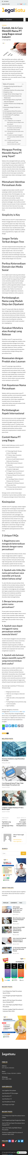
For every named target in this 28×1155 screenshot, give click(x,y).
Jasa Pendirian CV (7, 1099)
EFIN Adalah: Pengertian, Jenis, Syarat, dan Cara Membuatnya (18, 909)
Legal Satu (10, 1154)
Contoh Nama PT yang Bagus (12, 115)
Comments (14, 902)
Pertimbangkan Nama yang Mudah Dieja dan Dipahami (13, 100)
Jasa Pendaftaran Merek (8, 1101)
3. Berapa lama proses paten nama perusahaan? (15, 132)
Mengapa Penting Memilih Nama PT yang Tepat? (13, 87)
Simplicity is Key (8, 92)
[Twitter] (24, 4)
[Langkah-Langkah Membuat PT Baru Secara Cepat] (14, 806)
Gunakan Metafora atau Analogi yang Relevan (13, 104)
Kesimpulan (8, 116)
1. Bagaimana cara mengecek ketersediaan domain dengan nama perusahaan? (15, 122)
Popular (5, 902)
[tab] (5, 902)
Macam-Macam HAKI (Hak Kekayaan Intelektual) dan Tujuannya (19, 929)
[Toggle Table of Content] (22, 84)
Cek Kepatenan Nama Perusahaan (12, 111)
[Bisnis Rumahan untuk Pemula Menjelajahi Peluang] (7, 918)
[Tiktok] (22, 4)
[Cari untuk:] (14, 853)
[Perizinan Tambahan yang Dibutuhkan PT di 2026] (14, 757)
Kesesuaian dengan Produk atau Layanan (12, 108)
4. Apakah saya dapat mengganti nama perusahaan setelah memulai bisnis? (15, 136)
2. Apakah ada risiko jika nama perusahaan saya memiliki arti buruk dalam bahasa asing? (14, 127)
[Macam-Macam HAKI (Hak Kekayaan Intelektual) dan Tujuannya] (7, 927)
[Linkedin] (25, 4)
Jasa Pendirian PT (7, 1096)
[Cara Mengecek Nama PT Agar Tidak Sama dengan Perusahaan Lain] (14, 781)
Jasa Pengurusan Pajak (8, 1104)
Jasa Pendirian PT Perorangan (10, 1093)
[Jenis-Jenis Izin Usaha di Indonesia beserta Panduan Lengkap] (7, 938)
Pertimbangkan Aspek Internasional (14, 113)
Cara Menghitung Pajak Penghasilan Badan (13, 1120)
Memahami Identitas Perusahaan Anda (14, 90)
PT (7, 733)
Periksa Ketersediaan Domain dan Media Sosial (12, 96)
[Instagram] (18, 4)
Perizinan (4, 25)
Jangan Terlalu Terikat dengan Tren (13, 94)
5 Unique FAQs (8, 118)
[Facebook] (19, 4)
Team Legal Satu (7, 39)
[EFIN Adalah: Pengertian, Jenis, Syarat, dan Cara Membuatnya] (7, 907)
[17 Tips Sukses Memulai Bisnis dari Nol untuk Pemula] (7, 947)
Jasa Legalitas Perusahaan (9, 1090)
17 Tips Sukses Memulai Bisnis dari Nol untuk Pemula (19, 949)
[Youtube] (21, 4)
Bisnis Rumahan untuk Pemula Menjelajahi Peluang (19, 919)
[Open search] (24, 20)
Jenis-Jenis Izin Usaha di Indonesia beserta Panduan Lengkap (19, 939)
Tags (20, 902)
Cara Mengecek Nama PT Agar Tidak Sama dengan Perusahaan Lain (12, 784)
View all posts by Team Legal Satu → (18, 840)
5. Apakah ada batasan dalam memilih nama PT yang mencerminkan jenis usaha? (14, 142)
